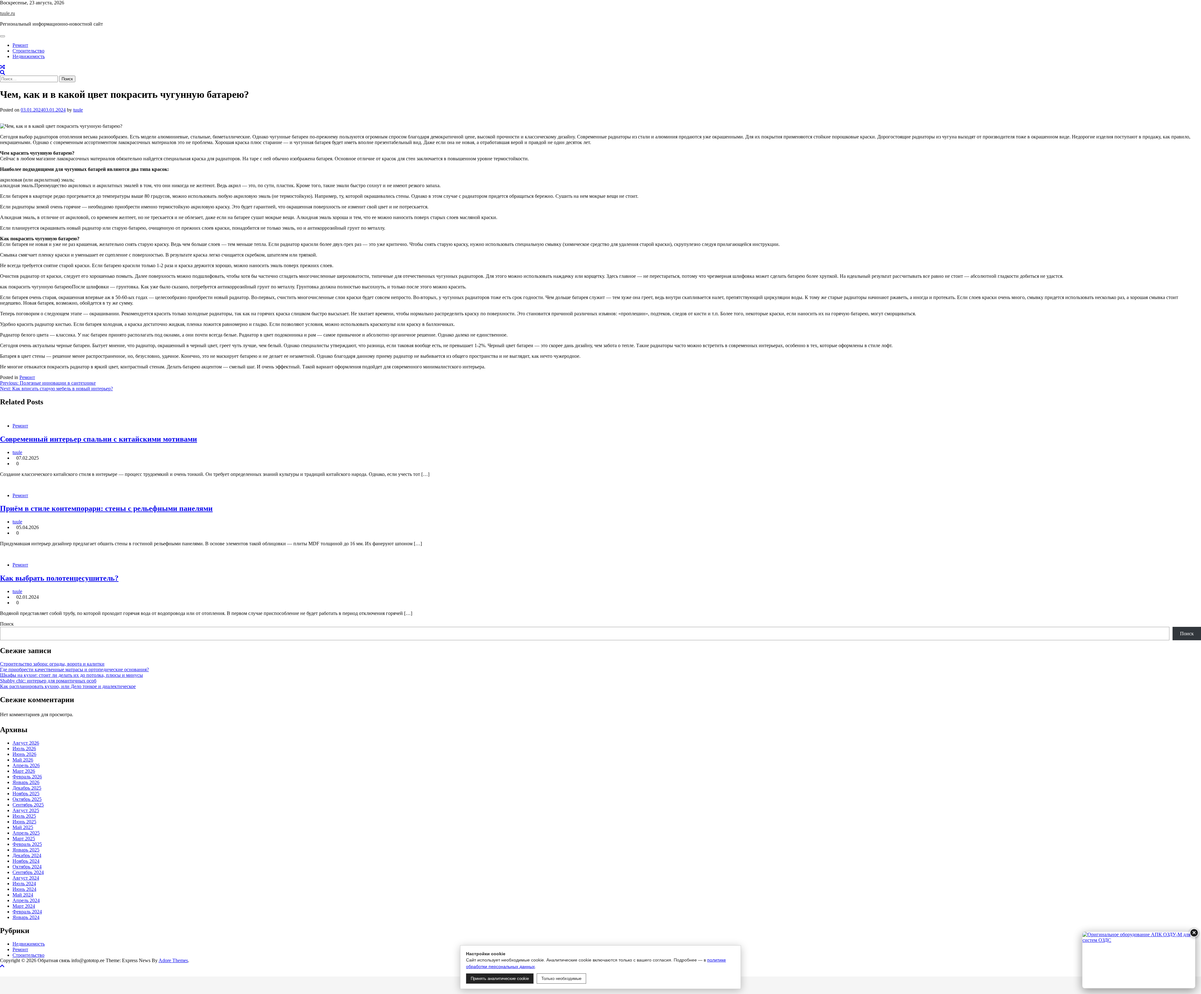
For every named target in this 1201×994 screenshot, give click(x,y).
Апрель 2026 (26, 765)
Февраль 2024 (27, 911)
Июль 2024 (24, 883)
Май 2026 (23, 759)
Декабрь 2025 (27, 788)
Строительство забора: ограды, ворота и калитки (52, 664)
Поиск (7, 624)
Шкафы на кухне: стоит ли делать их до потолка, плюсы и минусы (71, 675)
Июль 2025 (24, 816)
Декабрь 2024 (27, 855)
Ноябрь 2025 (26, 793)
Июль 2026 (24, 748)
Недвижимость (29, 56)
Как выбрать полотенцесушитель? (59, 578)
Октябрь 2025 (27, 799)
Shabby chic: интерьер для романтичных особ (48, 680)
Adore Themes (173, 960)
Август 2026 (26, 743)
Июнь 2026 (24, 754)
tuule (78, 109)
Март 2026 (24, 771)
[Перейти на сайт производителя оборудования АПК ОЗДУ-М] (1138, 960)
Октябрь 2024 (27, 866)
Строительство (28, 50)
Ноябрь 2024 (26, 861)
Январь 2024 (26, 917)
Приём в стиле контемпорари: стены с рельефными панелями (106, 508)
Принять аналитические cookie (500, 978)
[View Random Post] (2, 67)
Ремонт (20, 45)
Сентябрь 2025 (28, 804)
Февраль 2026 (27, 776)
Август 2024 (26, 878)
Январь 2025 (26, 849)
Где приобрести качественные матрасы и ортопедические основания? (74, 669)
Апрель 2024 (26, 900)
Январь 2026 (26, 782)
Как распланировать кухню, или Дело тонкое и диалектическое (68, 686)
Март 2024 (24, 906)
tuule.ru (7, 13)
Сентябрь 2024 (28, 872)
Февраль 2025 (27, 844)
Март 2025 (24, 838)
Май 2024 (23, 894)
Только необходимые (561, 978)
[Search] (2, 72)
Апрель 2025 (26, 833)
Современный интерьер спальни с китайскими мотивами (98, 439)
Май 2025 (23, 827)
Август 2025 (26, 810)
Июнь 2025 (24, 821)
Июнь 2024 (24, 889)
